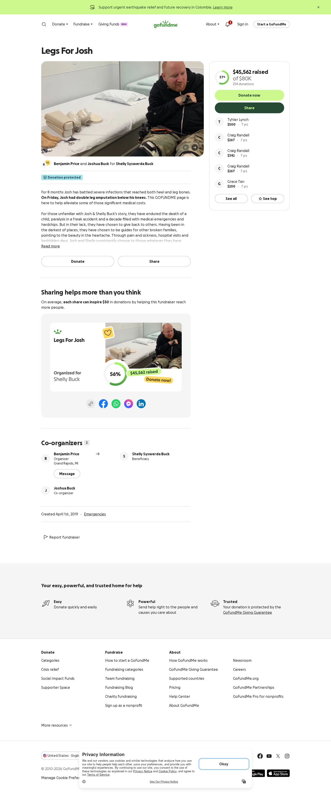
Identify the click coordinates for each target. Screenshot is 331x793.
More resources (54, 725)
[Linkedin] (141, 404)
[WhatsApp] (115, 404)
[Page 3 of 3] (56, 149)
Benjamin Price (66, 454)
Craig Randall (238, 135)
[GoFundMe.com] (165, 24)
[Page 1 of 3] (49, 149)
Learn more (223, 7)
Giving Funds (112, 24)
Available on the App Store (278, 773)
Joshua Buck (64, 488)
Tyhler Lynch (238, 120)
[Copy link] (90, 404)
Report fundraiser (64, 537)
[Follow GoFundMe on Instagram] (287, 756)
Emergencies (95, 514)
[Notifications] (227, 24)
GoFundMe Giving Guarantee (247, 612)
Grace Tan (235, 181)
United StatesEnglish (65, 755)
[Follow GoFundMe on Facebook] (260, 756)
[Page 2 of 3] (53, 149)
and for (103, 164)
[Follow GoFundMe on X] (278, 756)
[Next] (194, 147)
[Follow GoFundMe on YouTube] (269, 756)
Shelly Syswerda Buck (151, 454)
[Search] (43, 24)
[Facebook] (103, 404)
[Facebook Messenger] (128, 404)
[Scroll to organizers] (47, 162)
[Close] (318, 7)
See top (270, 199)
